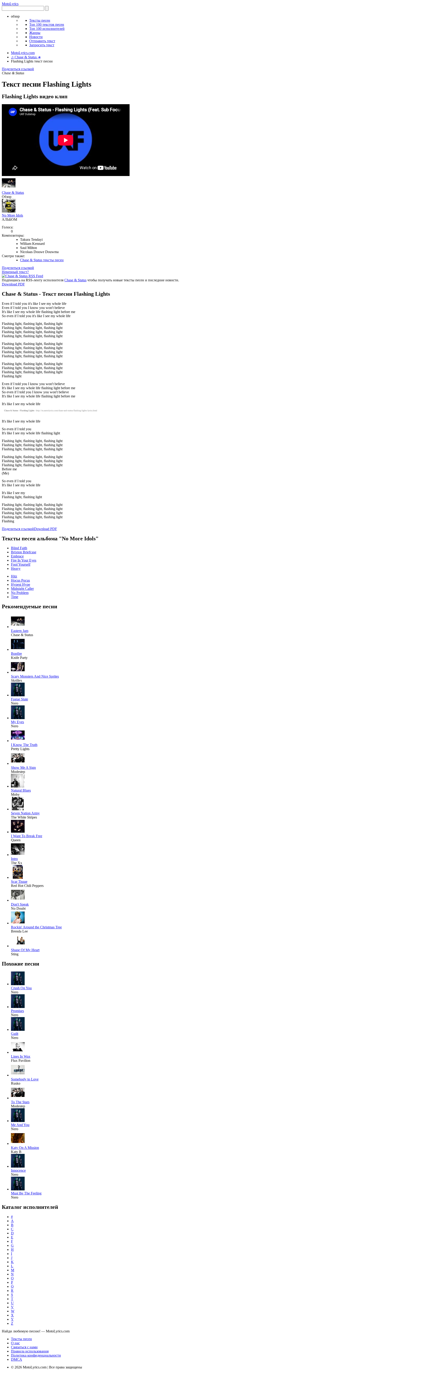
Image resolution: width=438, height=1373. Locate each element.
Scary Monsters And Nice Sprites (35, 676)
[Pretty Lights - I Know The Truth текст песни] (18, 741)
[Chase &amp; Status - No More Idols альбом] (9, 211)
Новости (36, 37)
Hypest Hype (20, 584)
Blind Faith (19, 548)
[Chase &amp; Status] (9, 188)
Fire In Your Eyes (23, 560)
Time (14, 597)
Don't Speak (20, 904)
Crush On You (21, 988)
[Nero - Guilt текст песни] (18, 1029)
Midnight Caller (22, 589)
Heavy (16, 568)
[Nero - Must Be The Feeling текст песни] (18, 1189)
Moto (10, 4)
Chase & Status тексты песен (42, 260)
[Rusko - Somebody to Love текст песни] (18, 1075)
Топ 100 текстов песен (46, 24)
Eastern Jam (19, 631)
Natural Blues (21, 790)
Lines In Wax (20, 1056)
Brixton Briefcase (23, 552)
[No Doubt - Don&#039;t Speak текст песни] (18, 900)
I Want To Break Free (26, 836)
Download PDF (13, 284)
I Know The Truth (24, 745)
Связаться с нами (24, 1347)
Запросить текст (41, 45)
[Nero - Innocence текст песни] (18, 1166)
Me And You (20, 1125)
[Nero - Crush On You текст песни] (18, 984)
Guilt (14, 1034)
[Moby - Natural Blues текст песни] (18, 786)
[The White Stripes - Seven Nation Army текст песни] (18, 809)
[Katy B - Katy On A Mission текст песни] (18, 1143)
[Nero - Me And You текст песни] (18, 1121)
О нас (15, 1343)
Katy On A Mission (25, 1148)
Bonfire (16, 653)
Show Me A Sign (23, 767)
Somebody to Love (25, 1079)
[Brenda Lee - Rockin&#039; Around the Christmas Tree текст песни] (18, 923)
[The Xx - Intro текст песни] (18, 855)
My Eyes (17, 722)
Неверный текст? (15, 272)
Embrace (17, 556)
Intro (14, 859)
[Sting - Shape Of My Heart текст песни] (18, 946)
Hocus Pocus (20, 580)
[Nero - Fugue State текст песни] (18, 695)
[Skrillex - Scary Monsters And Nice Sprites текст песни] (18, 672)
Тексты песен (39, 20)
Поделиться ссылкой (18, 69)
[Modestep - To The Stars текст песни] (18, 1098)
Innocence (18, 1170)
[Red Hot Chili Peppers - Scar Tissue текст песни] (18, 877)
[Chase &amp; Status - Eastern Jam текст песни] (18, 627)
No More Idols (12, 215)
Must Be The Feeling (26, 1193)
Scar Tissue (19, 881)
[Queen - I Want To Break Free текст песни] (18, 832)
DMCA (16, 1359)
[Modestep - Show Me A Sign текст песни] (18, 763)
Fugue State (19, 699)
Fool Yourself (20, 564)
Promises (17, 1011)
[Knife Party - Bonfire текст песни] (18, 649)
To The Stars (20, 1102)
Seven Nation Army (25, 813)
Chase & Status (13, 192)
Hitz (14, 576)
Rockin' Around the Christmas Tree (36, 927)
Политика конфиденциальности (36, 1355)
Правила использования (30, 1351)
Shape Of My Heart (25, 950)
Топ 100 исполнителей (47, 29)
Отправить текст (42, 41)
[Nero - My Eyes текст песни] (18, 718)
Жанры (34, 33)
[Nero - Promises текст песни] (18, 1007)
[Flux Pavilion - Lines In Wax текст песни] (18, 1052)
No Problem (20, 593)
